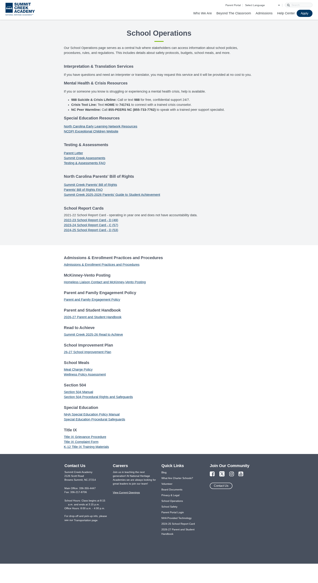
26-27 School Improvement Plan (87, 352)
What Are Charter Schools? (177, 478)
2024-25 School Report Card (178, 523)
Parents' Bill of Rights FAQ (83, 190)
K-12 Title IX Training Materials (86, 447)
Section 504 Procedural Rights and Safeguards (98, 397)
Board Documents (171, 489)
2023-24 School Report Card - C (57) (91, 225)
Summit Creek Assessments (84, 158)
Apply (304, 13)
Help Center (286, 13)
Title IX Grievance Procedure (85, 437)
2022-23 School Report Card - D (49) (91, 220)
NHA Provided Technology (176, 518)
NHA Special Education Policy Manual (92, 414)
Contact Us (221, 485)
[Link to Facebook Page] (212, 474)
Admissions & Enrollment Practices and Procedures (101, 264)
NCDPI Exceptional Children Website (91, 131)
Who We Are (202, 13)
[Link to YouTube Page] (241, 474)
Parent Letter (73, 153)
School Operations (172, 500)
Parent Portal (233, 5)
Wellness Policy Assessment (85, 374)
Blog (164, 472)
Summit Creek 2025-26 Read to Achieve (93, 334)
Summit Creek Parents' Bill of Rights (90, 185)
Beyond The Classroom (233, 13)
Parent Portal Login (172, 512)
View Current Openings (126, 492)
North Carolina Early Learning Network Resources (100, 126)
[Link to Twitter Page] (222, 474)
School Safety (169, 506)
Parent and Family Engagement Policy (92, 299)
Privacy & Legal (170, 495)
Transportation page (86, 520)
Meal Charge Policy (78, 369)
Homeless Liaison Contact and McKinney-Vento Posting (105, 282)
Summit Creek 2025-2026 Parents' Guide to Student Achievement (112, 195)
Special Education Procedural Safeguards (94, 419)
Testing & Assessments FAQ (84, 163)
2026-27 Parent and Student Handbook (92, 317)
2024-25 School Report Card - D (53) (91, 230)
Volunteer (166, 483)
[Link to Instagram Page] (231, 474)
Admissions (264, 13)
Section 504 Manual (78, 392)
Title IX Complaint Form (81, 442)
